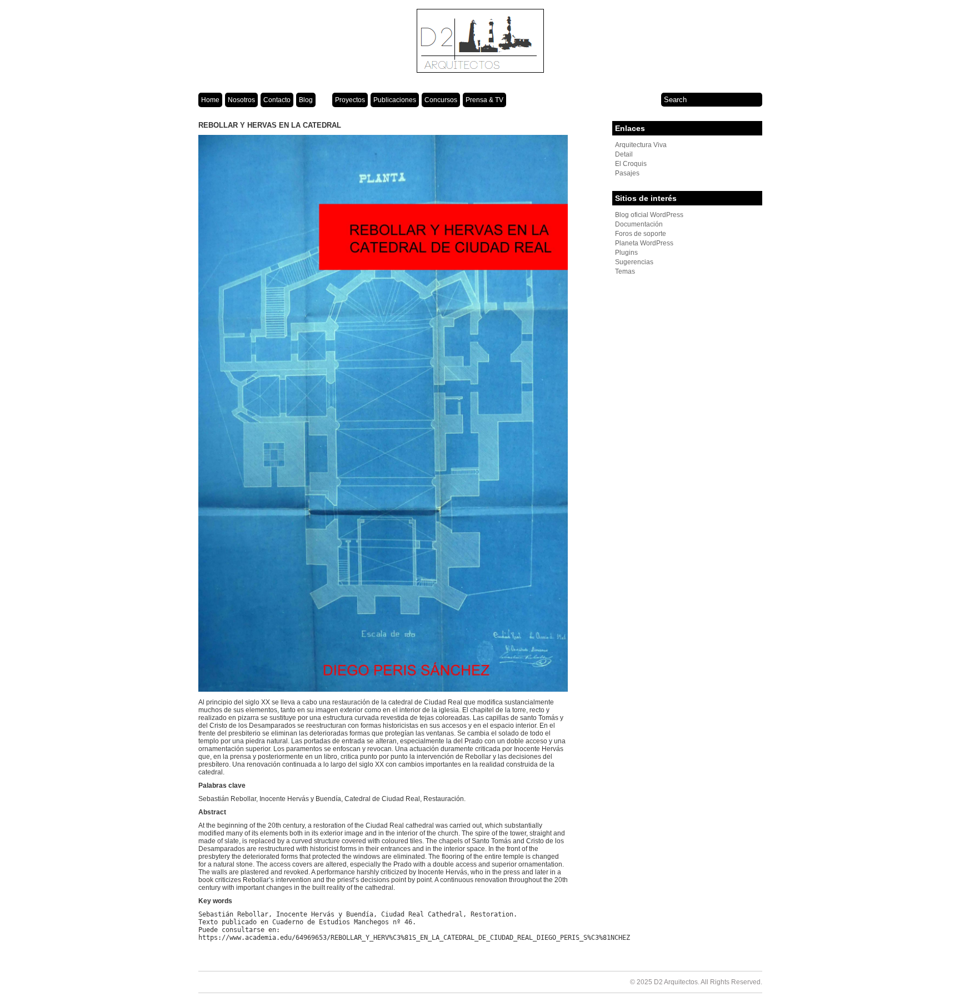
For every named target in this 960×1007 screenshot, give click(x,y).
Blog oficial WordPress (649, 215)
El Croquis (631, 164)
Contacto (277, 100)
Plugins (626, 252)
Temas (625, 271)
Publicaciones (394, 100)
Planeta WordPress (644, 243)
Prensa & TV (484, 100)
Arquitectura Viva (641, 145)
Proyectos (350, 100)
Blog (306, 100)
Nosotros (241, 100)
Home (210, 100)
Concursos (440, 100)
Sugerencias (634, 262)
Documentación (639, 224)
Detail (624, 154)
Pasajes (627, 173)
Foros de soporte (640, 234)
